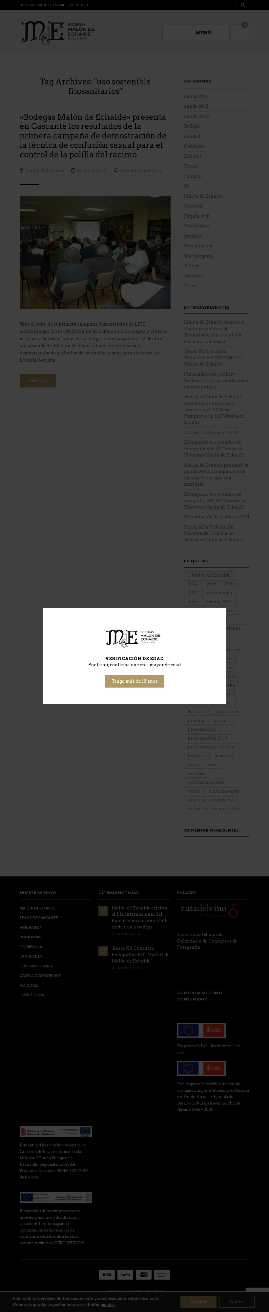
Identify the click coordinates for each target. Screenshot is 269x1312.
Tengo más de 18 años (135, 681)
